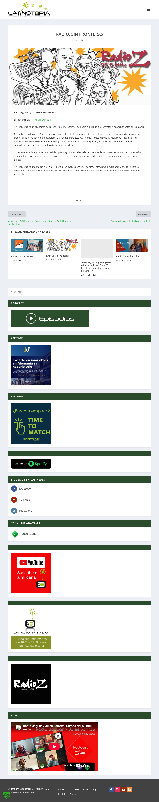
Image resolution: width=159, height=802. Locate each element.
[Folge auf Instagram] (117, 789)
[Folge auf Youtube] (123, 789)
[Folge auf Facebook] (111, 789)
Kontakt (62, 794)
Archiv (79, 40)
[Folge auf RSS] (129, 789)
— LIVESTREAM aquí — (42, 119)
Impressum (64, 789)
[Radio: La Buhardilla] (132, 245)
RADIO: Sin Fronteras (23, 256)
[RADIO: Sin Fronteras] (27, 245)
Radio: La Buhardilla (127, 256)
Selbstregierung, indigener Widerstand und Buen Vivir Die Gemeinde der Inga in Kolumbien (96, 266)
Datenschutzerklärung (85, 789)
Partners (74, 794)
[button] (7, 795)
